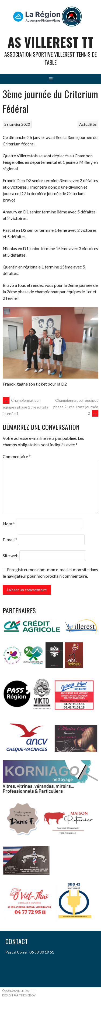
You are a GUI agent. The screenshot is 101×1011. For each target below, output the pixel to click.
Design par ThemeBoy (19, 995)
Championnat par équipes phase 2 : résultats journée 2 (75, 407)
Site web (11, 555)
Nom (9, 523)
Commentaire (17, 456)
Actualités (88, 124)
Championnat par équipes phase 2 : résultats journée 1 (25, 407)
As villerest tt (50, 42)
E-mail (10, 539)
